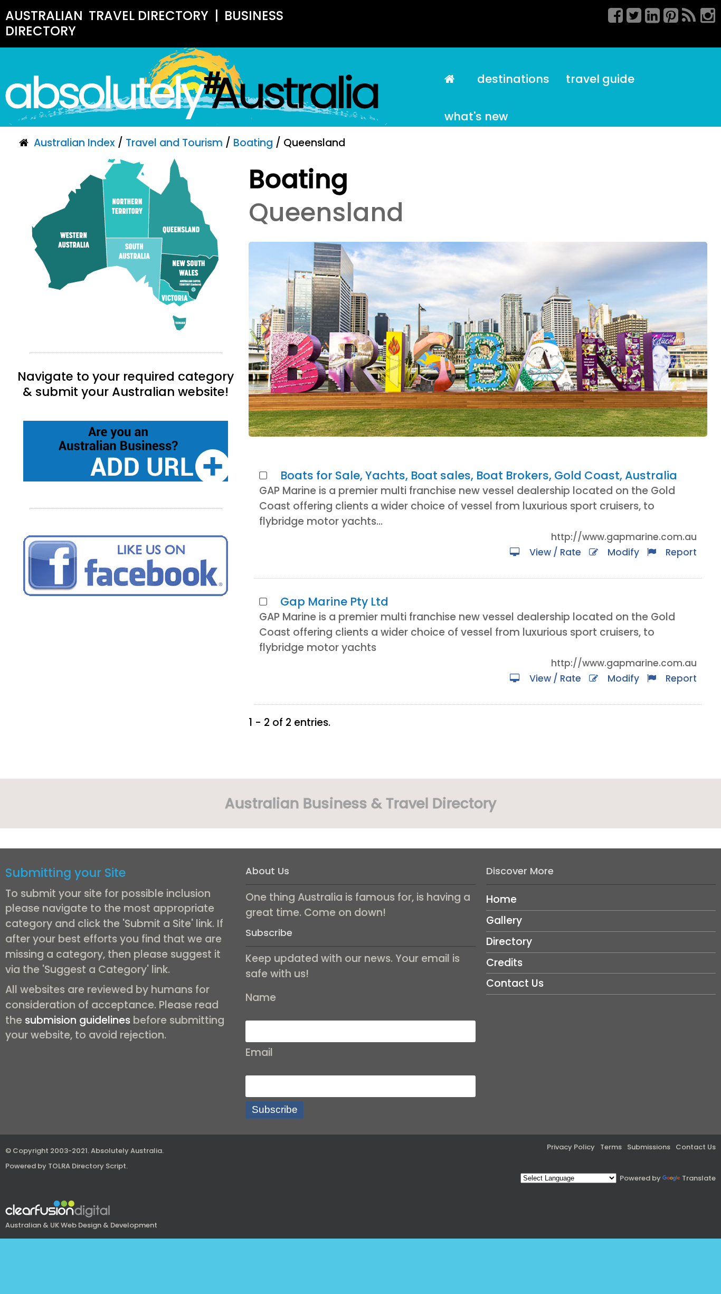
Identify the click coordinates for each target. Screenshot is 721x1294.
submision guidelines (77, 1020)
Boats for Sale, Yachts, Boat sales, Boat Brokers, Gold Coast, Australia (478, 475)
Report (679, 552)
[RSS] (685, 13)
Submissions (648, 1147)
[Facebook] (611, 13)
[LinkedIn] (648, 13)
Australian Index (74, 143)
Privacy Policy (571, 1147)
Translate (699, 1178)
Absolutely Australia (126, 1151)
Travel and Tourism (174, 143)
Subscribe (275, 1109)
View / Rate (553, 552)
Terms (611, 1147)
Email (259, 1052)
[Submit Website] (125, 450)
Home (501, 899)
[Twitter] (630, 13)
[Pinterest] (667, 13)
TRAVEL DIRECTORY (148, 15)
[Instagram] (704, 13)
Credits (504, 963)
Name (260, 997)
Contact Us (515, 983)
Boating (253, 143)
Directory (509, 941)
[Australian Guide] (452, 79)
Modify (621, 552)
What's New (476, 116)
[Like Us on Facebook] (125, 565)
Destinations (513, 79)
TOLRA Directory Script (87, 1166)
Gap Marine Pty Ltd (334, 601)
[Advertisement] (126, 696)
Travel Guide (600, 79)
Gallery (504, 920)
